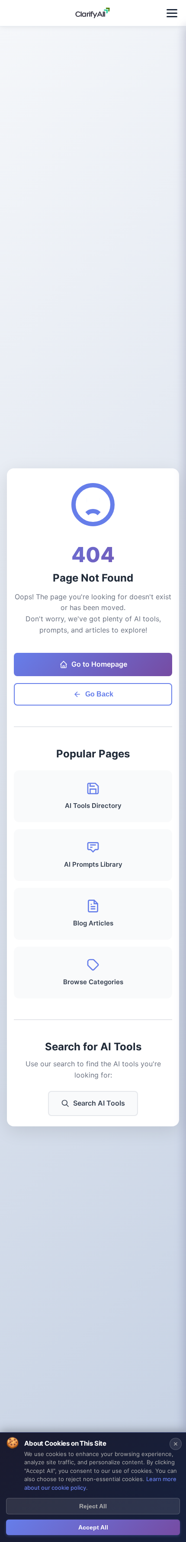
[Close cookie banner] (176, 1444)
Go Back (99, 694)
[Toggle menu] (172, 13)
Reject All (93, 1506)
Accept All (93, 1527)
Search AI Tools (99, 1103)
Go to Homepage (99, 664)
